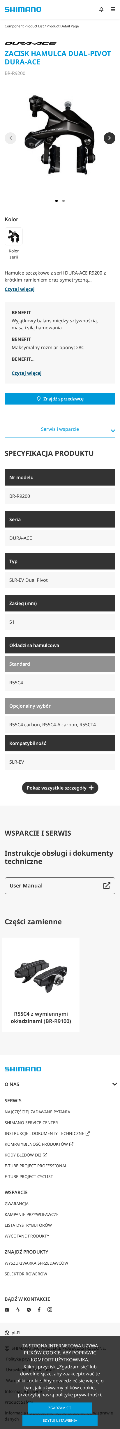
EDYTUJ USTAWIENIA (60, 1420)
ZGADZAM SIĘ (60, 1407)
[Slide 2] (63, 201)
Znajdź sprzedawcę (63, 399)
